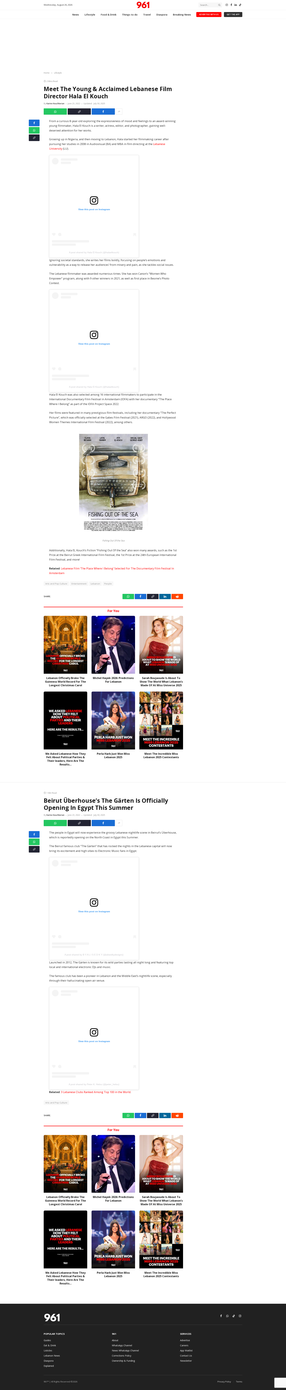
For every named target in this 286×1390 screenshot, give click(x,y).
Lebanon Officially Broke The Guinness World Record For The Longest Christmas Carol (65, 681)
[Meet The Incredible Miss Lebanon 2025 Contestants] (161, 720)
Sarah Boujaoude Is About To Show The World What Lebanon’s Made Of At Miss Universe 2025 (161, 681)
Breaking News (182, 14)
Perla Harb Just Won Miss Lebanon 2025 (113, 755)
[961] (143, 5)
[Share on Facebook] (103, 111)
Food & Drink (108, 14)
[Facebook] (34, 123)
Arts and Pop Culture (56, 583)
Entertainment (79, 583)
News (75, 14)
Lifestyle (90, 14)
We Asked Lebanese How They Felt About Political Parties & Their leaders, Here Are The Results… (65, 759)
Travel (147, 14)
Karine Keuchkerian (55, 103)
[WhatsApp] (34, 130)
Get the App (233, 14)
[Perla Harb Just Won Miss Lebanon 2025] (113, 720)
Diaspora (161, 14)
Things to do (130, 14)
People (108, 583)
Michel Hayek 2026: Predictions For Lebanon (113, 679)
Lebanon (95, 583)
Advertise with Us (209, 14)
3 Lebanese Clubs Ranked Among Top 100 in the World (96, 1092)
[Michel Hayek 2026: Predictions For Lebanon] (113, 645)
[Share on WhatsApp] (55, 111)
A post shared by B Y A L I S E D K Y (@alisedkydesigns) (94, 954)
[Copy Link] (79, 111)
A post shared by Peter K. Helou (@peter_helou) (94, 1084)
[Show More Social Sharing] (119, 111)
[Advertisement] (143, 45)
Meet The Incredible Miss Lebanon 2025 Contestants (161, 755)
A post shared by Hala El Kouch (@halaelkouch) (94, 252)
